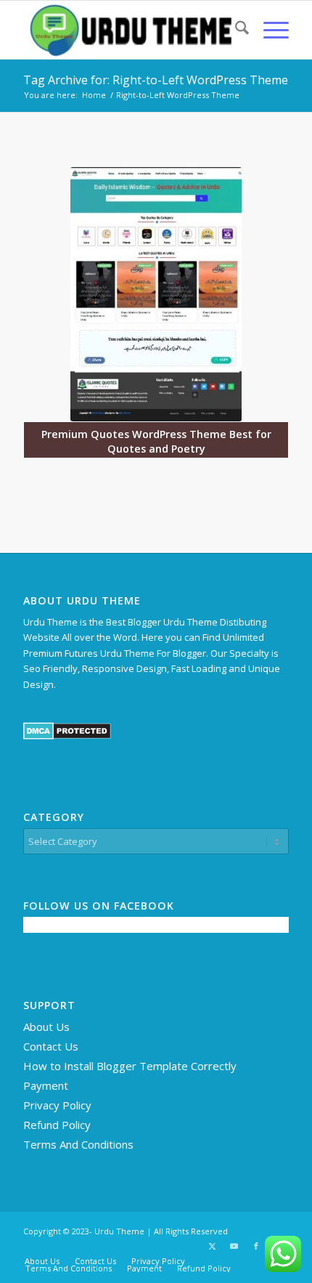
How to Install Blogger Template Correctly (130, 1066)
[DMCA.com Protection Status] (67, 735)
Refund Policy (57, 1124)
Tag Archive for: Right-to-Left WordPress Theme (155, 80)
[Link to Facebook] (256, 1246)
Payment (45, 1085)
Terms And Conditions (78, 1144)
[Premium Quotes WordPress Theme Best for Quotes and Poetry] (156, 294)
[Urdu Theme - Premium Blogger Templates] (129, 30)
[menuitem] (235, 30)
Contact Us (50, 1046)
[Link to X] (212, 1246)
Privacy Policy (57, 1105)
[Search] (235, 30)
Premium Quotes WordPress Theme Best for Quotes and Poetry (156, 441)
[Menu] (269, 30)
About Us (46, 1026)
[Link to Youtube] (234, 1246)
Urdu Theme (119, 1231)
